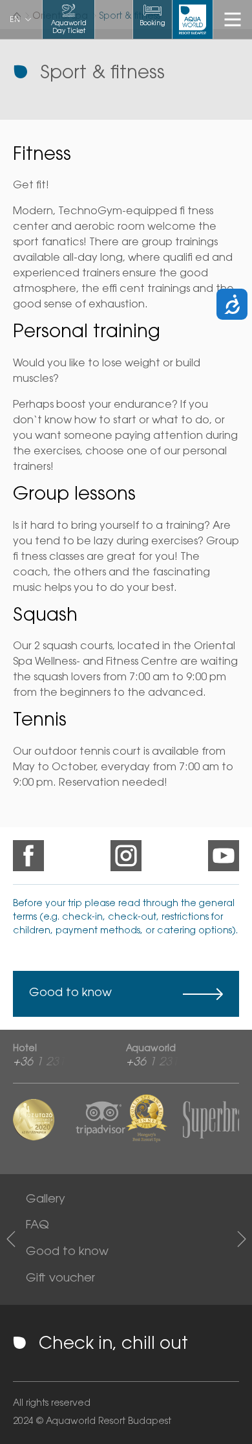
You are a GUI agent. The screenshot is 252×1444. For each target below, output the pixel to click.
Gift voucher (60, 1279)
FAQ (37, 1226)
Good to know (70, 993)
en (15, 20)
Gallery (45, 1200)
